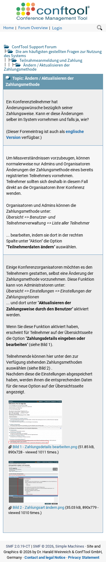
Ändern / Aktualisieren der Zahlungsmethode (37, 67)
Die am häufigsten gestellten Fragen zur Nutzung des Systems (53, 53)
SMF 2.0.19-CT (18, 546)
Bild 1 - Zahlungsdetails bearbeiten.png (44, 447)
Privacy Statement (83, 557)
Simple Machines (69, 546)
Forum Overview (33, 27)
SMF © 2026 (43, 546)
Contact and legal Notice (44, 557)
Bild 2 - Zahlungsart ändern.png (38, 507)
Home (8, 27)
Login (57, 28)
